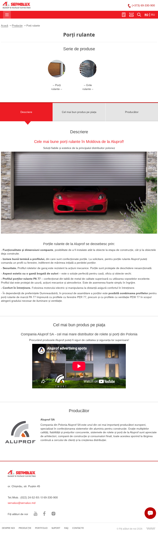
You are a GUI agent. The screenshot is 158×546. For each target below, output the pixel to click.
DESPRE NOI (8, 528)
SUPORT (55, 528)
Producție (17, 25)
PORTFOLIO (41, 528)
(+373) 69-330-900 (143, 5)
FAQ (66, 528)
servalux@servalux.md (21, 502)
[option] (57, 75)
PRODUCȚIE (25, 528)
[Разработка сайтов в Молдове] (150, 528)
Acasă (4, 25)
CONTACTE (78, 528)
